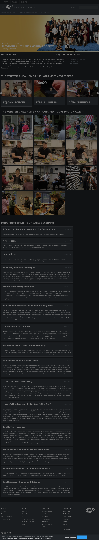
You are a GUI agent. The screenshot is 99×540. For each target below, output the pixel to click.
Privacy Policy (48, 538)
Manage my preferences (70, 537)
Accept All (82, 537)
